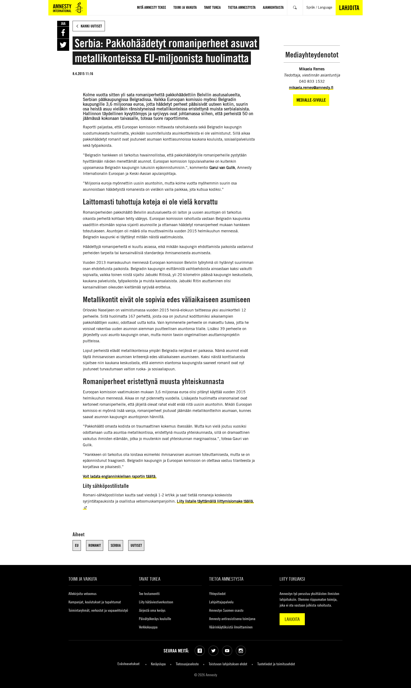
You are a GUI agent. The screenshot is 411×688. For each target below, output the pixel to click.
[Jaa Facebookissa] (63, 33)
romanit (94, 545)
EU (77, 545)
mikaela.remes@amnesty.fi (311, 87)
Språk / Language (319, 7)
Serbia (116, 545)
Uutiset (136, 545)
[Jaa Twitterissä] (63, 45)
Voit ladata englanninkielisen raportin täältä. (119, 476)
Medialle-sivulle (311, 100)
